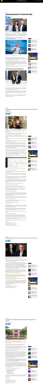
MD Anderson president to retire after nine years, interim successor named (21, 238)
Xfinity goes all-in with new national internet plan (33, 371)
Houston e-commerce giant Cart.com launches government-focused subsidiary (34, 270)
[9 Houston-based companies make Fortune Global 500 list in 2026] (29, 357)
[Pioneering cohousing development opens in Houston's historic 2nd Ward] (29, 143)
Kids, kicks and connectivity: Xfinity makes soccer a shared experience (34, 288)
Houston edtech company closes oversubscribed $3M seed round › (10, 224)
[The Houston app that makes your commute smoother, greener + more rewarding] (29, 375)
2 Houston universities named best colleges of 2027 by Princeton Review (34, 139)
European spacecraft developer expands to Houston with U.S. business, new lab (34, 49)
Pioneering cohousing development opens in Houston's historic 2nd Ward (34, 143)
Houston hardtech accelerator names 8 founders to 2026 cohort (34, 67)
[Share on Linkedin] (8, 17)
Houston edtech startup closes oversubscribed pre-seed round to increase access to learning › (12, 225)
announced (15, 259)
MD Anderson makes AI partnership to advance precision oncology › (10, 287)
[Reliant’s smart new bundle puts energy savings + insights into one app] (29, 296)
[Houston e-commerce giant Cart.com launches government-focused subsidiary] (29, 270)
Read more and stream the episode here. (13, 66)
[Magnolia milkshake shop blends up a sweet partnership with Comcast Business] (29, 292)
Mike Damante (6, 322)
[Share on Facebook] (6, 17)
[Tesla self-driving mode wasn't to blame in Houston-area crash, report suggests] (29, 45)
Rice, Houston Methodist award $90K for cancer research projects (34, 71)
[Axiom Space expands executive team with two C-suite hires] (29, 64)
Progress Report (23, 135)
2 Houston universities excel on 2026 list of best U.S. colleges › (10, 382)
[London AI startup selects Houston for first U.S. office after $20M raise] (29, 41)
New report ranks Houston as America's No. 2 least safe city (33, 349)
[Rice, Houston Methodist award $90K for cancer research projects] (29, 71)
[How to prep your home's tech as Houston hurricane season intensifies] (29, 379)
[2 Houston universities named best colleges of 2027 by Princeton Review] (29, 139)
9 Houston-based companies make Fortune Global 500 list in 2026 (34, 357)
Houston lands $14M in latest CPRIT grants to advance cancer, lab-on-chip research (34, 353)
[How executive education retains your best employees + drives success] (29, 169)
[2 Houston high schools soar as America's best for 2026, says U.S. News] (29, 147)
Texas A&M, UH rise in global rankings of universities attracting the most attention (20, 320)
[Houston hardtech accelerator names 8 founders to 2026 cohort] (29, 67)
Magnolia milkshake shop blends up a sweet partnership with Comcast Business (34, 293)
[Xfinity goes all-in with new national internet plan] (29, 371)
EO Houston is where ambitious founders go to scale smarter (34, 165)
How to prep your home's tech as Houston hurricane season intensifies (34, 380)
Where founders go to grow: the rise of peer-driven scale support (34, 161)
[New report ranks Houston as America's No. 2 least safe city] (29, 349)
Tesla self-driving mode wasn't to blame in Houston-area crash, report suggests (34, 45)
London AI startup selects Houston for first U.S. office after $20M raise (34, 41)
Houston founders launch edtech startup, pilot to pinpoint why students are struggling (21, 110)
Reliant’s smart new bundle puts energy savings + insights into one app (34, 296)
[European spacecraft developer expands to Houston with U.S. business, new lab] (29, 49)
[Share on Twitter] (7, 17)
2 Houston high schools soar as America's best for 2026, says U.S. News (34, 147)
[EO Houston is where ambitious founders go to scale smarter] (29, 165)
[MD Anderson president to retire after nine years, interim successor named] (16, 250)
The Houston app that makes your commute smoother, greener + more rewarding (34, 376)
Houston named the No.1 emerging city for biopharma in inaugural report (34, 266)
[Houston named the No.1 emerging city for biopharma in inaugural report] (29, 266)
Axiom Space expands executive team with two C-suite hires (34, 63)
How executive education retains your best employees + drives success (34, 169)
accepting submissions (13, 94)
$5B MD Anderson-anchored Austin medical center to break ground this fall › (11, 286)
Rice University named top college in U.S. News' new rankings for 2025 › (10, 380)
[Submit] (41, 0)
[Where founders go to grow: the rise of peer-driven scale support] (29, 161)
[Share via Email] (10, 17)
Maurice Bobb (6, 112)
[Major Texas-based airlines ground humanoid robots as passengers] (29, 274)
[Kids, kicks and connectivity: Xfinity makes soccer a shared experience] (29, 288)
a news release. (13, 265)
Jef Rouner (6, 239)
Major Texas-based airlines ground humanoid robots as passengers (34, 274)
